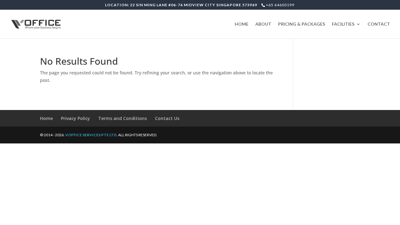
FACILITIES (343, 24)
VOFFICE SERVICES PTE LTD (91, 134)
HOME (241, 24)
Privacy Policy (75, 118)
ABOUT (263, 24)
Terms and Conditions (122, 118)
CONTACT (379, 24)
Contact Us (167, 118)
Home (46, 118)
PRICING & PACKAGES (301, 24)
